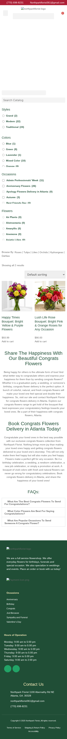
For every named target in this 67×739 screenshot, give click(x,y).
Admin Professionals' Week (25, 180)
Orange (12, 166)
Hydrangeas (56, 252)
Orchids (44, 252)
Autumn (13, 197)
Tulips (27, 252)
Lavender (13, 155)
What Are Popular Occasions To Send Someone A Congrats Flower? (27, 522)
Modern (13, 121)
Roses (18, 252)
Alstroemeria (15, 222)
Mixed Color (16, 160)
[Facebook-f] (7, 668)
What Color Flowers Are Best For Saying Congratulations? (29, 512)
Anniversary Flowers (21, 186)
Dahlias (6, 256)
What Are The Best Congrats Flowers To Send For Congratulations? (32, 502)
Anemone (13, 234)
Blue (10, 143)
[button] (5, 13)
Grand (11, 115)
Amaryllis (13, 228)
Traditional (15, 127)
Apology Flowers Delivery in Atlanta (29, 191)
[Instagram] (16, 668)
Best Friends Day (18, 203)
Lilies (34, 252)
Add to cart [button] (8, 341)
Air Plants (13, 217)
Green (11, 149)
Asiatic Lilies (15, 239)
